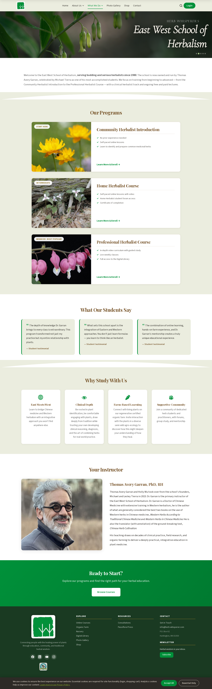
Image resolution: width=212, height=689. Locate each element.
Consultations (124, 622)
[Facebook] (33, 657)
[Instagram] (54, 657)
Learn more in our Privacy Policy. (55, 684)
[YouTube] (47, 657)
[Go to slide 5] (205, 53)
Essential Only (189, 683)
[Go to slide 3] (200, 53)
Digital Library (82, 635)
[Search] (181, 5)
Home (65, 5)
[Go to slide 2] (198, 53)
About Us (76, 5)
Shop (126, 5)
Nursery (79, 631)
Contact (137, 5)
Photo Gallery (113, 5)
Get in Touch (165, 622)
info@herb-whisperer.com (172, 627)
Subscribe (166, 654)
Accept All (169, 683)
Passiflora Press (125, 627)
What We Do (94, 5)
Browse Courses (106, 592)
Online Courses (83, 622)
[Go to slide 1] (196, 53)
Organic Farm (82, 627)
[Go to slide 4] (203, 53)
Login (189, 5)
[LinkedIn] (40, 657)
